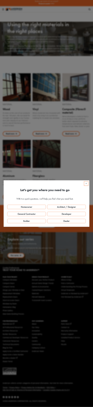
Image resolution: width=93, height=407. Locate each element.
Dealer (66, 221)
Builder (26, 221)
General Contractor (27, 213)
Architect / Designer (66, 206)
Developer (66, 213)
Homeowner (26, 206)
